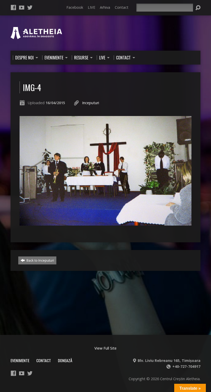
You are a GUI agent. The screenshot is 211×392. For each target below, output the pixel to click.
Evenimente (20, 360)
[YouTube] (21, 7)
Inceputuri (90, 102)
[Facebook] (13, 7)
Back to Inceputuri (40, 260)
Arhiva (105, 7)
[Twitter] (29, 7)
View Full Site (105, 348)
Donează (65, 360)
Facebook (74, 7)
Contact (121, 7)
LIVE (91, 7)
